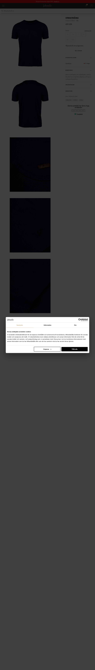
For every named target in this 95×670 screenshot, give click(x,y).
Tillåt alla (74, 349)
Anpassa (46, 349)
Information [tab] (47, 325)
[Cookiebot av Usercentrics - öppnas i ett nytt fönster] (80, 319)
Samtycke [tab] (20, 325)
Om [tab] (75, 325)
